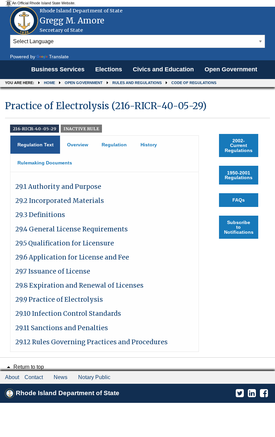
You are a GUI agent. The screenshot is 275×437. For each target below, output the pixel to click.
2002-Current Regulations (239, 145)
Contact (33, 377)
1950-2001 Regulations (239, 175)
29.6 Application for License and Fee (72, 257)
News (60, 377)
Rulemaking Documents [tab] (44, 162)
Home (49, 83)
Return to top (28, 367)
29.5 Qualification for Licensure (64, 243)
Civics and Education (163, 69)
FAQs (238, 200)
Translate (59, 56)
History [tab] (149, 144)
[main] (137, 223)
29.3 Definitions (40, 215)
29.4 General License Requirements (71, 229)
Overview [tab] (77, 144)
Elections (108, 69)
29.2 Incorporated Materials (59, 201)
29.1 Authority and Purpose (58, 187)
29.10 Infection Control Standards (68, 313)
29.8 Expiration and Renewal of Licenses (79, 285)
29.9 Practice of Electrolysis (59, 299)
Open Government (231, 69)
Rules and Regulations (137, 83)
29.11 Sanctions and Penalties (61, 328)
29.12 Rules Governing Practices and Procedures (91, 342)
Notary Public (94, 377)
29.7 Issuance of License (52, 271)
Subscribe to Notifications (239, 227)
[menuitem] (58, 69)
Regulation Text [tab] (35, 144)
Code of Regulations (193, 83)
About (12, 377)
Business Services (58, 69)
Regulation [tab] (114, 144)
